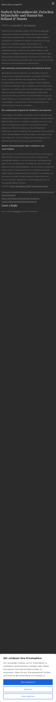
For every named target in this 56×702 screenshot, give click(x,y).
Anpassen (28, 689)
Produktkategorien (39, 186)
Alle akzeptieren (28, 682)
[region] (28, 678)
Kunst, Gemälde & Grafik (20, 186)
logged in (17, 211)
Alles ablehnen (28, 696)
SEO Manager (30, 25)
